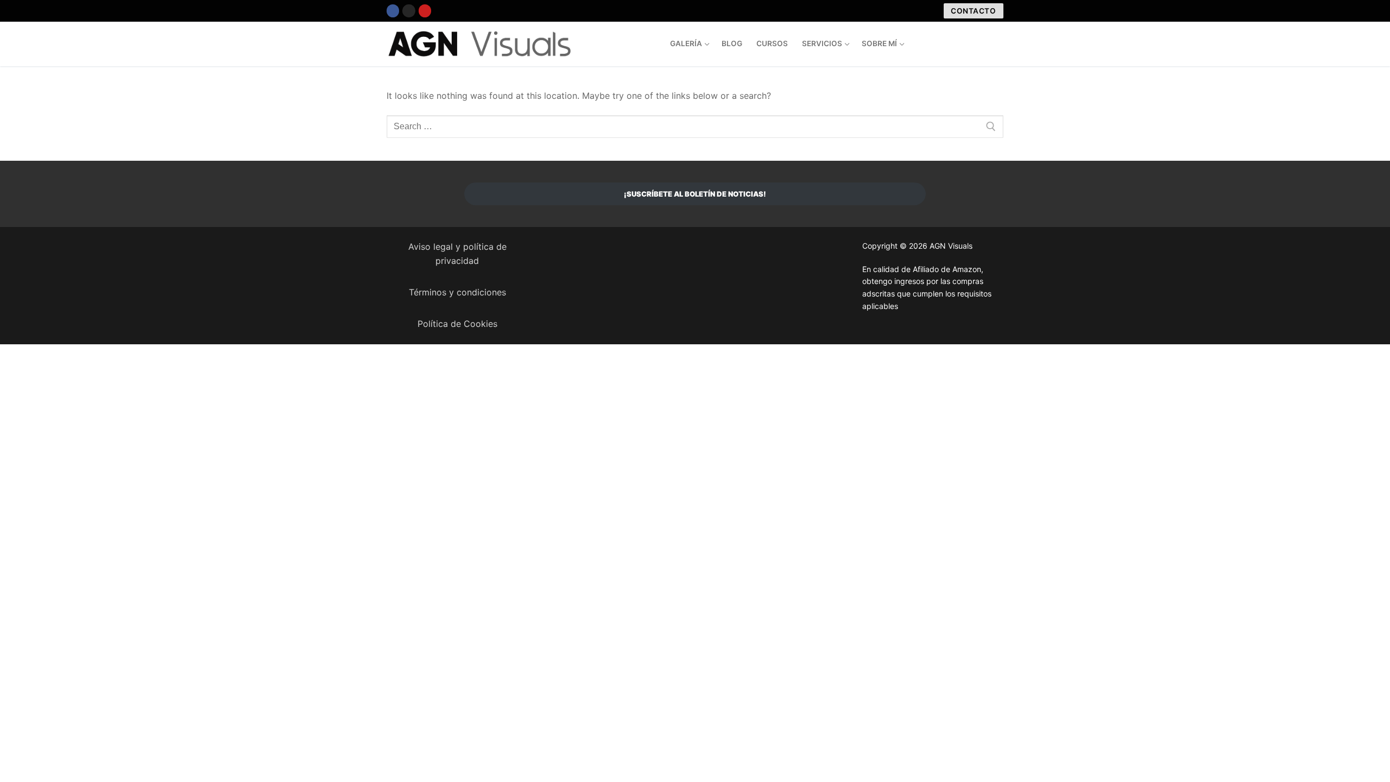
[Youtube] (425, 10)
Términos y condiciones (457, 292)
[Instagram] (408, 10)
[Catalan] (955, 42)
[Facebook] (393, 10)
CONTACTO (973, 11)
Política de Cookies (457, 323)
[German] (998, 42)
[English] (977, 42)
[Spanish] (966, 42)
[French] (988, 42)
